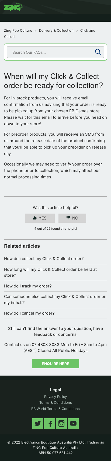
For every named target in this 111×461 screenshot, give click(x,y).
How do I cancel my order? (29, 313)
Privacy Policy (55, 396)
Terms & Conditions (55, 402)
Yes (43, 218)
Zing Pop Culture (18, 30)
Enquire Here (55, 363)
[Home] (13, 7)
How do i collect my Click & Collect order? (44, 258)
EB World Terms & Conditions (55, 408)
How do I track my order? (28, 286)
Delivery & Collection (56, 30)
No (75, 218)
